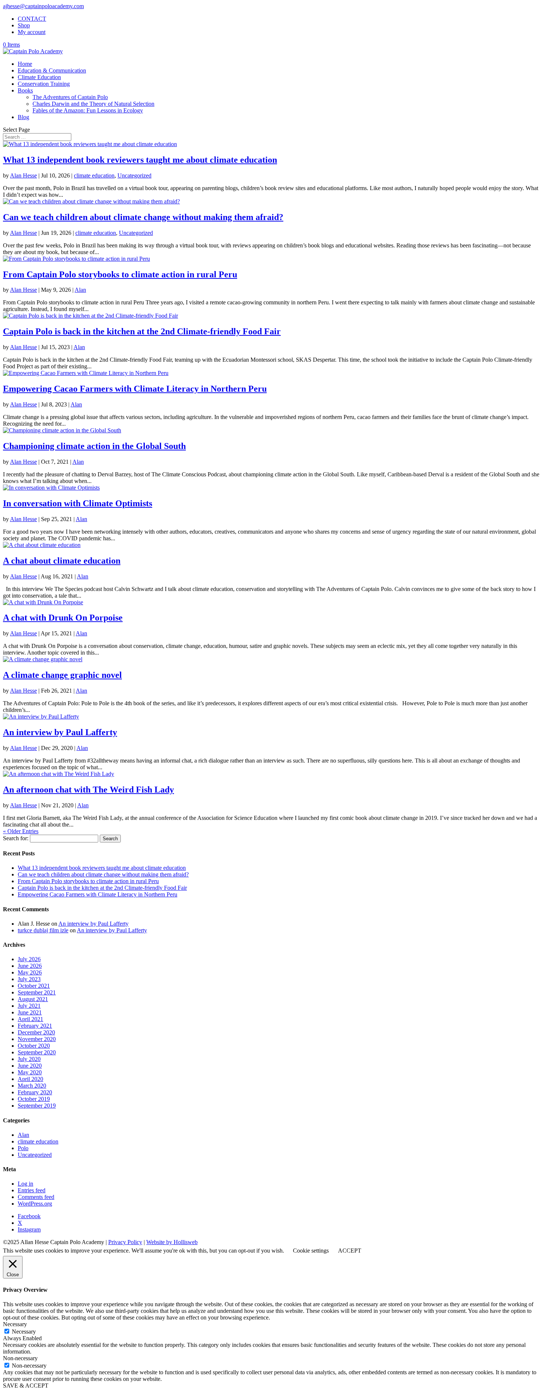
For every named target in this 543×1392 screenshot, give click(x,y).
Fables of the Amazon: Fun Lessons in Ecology (88, 110)
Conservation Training (44, 84)
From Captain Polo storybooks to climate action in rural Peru (120, 274)
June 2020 (30, 1065)
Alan (80, 290)
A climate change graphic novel (62, 675)
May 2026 (30, 972)
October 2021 (34, 986)
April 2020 (30, 1079)
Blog (23, 117)
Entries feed (31, 1190)
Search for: (15, 838)
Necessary (24, 1331)
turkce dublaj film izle (43, 930)
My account (31, 32)
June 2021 (30, 1012)
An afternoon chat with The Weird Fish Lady (88, 789)
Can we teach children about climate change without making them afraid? (143, 217)
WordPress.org (35, 1203)
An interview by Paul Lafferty (60, 732)
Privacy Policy (125, 1242)
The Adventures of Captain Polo (70, 97)
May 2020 (30, 1072)
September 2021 (37, 992)
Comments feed (36, 1197)
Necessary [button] (15, 1324)
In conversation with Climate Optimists (77, 503)
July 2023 (29, 979)
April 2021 (30, 1019)
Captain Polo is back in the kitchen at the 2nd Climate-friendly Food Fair (142, 331)
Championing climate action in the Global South (94, 446)
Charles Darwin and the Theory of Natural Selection (93, 104)
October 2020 (34, 1046)
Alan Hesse (23, 175)
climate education (94, 175)
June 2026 (30, 966)
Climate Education (39, 77)
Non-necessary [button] (20, 1358)
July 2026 (29, 959)
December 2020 (36, 1032)
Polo (23, 1148)
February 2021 (35, 1026)
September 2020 (37, 1052)
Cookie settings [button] (311, 1250)
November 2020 (37, 1039)
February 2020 (35, 1092)
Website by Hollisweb (172, 1242)
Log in (25, 1183)
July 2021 (29, 1006)
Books (25, 90)
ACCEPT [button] (349, 1250)
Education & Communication (52, 70)
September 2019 (37, 1105)
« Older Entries (20, 831)
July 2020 (29, 1059)
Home (25, 64)
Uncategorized (134, 175)
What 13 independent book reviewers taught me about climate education (140, 160)
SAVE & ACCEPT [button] (25, 1385)
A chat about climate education (61, 560)
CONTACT (32, 19)
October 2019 (34, 1099)
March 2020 (32, 1085)
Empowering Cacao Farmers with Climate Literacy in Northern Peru (135, 388)
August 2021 (33, 999)
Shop (24, 25)
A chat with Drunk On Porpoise (63, 617)
